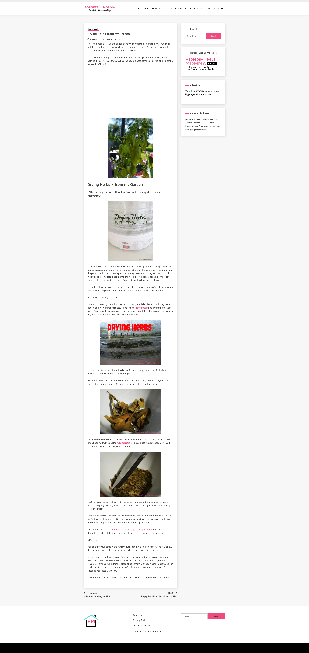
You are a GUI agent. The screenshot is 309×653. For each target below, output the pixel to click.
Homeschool (159, 8)
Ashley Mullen (114, 39)
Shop (208, 8)
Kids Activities (192, 8)
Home (136, 8)
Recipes (175, 8)
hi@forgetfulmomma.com (198, 94)
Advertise (219, 8)
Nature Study (93, 29)
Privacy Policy (140, 620)
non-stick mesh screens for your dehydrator (128, 529)
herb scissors (123, 442)
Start (146, 8)
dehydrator (141, 307)
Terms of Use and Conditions (148, 630)
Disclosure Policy (141, 625)
